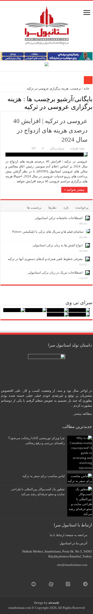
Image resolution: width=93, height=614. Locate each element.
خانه (87, 88)
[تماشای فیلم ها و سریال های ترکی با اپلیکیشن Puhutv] (88, 231)
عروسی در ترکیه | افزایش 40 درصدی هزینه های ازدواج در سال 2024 (50, 130)
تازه (66, 207)
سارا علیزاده (77, 148)
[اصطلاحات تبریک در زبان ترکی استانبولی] (87, 272)
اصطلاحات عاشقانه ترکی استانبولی (59, 218)
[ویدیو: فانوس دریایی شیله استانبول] (35, 310)
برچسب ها (34, 207)
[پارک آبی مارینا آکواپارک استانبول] (57, 310)
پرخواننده (82, 207)
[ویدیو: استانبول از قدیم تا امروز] (79, 310)
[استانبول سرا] (46, 24)
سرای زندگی (57, 148)
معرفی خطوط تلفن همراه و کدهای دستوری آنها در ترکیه (45, 259)
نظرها (52, 207)
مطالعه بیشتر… (81, 414)
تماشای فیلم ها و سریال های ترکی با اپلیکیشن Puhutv (48, 231)
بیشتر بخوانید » (74, 190)
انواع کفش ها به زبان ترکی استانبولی (57, 245)
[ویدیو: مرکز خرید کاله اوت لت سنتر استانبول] (14, 310)
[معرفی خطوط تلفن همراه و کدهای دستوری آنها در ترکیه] (87, 259)
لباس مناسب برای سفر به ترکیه (43, 476)
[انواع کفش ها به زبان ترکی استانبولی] (87, 245)
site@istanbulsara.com (72, 565)
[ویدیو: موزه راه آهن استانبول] (79, 315)
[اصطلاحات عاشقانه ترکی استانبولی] (87, 218)
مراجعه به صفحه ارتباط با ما (68, 535)
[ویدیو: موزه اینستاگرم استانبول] (57, 315)
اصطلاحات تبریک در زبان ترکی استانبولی (55, 272)
